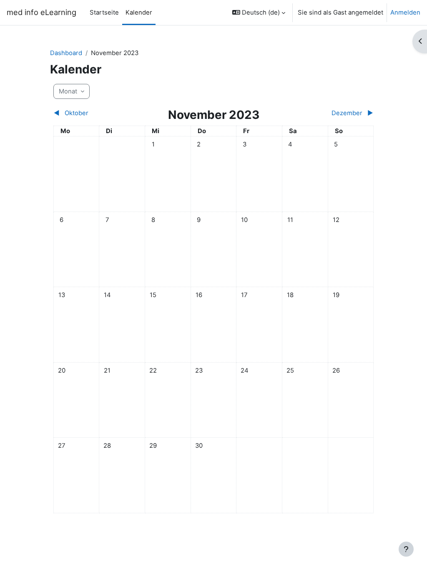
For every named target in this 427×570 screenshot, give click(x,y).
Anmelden (405, 12)
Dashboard (66, 53)
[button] (259, 12)
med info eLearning (41, 12)
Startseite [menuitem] (104, 12)
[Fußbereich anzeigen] (406, 549)
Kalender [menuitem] (139, 12)
